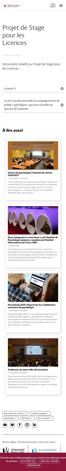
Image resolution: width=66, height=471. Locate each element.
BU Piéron (26, 418)
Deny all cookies (49, 461)
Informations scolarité (18, 178)
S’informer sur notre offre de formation (28, 369)
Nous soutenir (44, 418)
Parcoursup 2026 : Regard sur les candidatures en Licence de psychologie (31, 306)
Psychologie (14, 245)
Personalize (33, 465)
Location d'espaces (39, 413)
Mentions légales (9, 442)
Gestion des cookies (47, 442)
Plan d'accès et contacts (14, 413)
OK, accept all (28, 461)
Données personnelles (27, 442)
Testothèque (9, 418)
